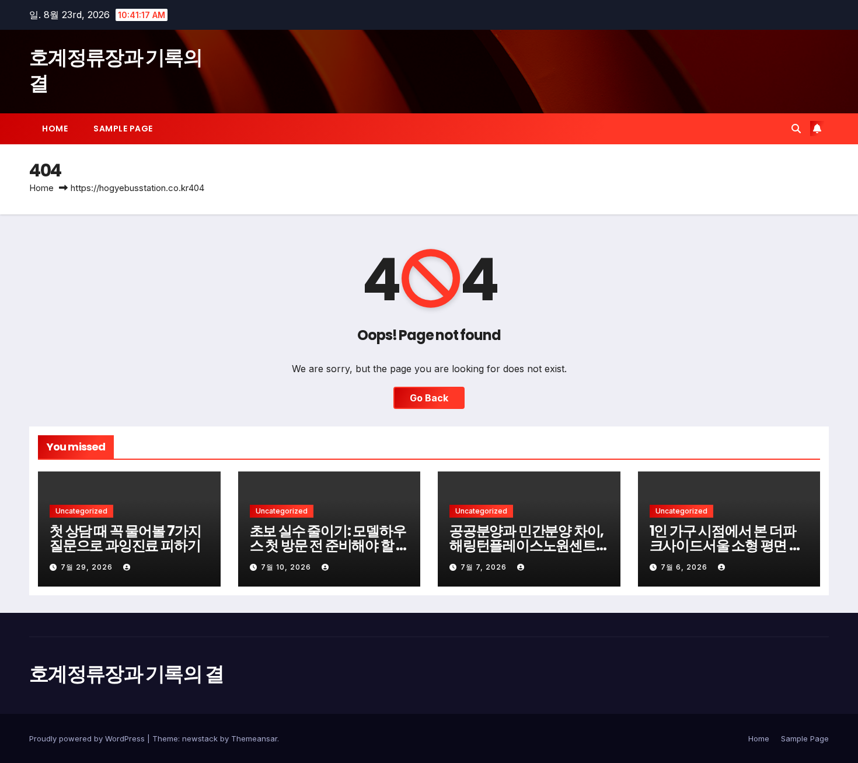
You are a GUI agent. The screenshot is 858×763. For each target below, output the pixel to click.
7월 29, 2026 (88, 567)
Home (55, 128)
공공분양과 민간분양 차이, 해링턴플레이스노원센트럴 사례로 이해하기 (526, 545)
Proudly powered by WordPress (88, 738)
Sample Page (123, 128)
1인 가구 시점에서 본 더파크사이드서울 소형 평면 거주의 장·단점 (726, 545)
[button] (796, 128)
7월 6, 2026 (685, 567)
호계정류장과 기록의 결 (115, 70)
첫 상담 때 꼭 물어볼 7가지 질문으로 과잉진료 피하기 (125, 538)
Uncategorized (81, 511)
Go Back (429, 398)
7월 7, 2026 (485, 567)
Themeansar (254, 738)
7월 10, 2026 (287, 567)
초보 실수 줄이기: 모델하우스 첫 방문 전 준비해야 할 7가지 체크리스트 (328, 545)
